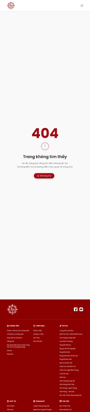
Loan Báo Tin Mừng (66, 341)
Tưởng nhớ (10, 341)
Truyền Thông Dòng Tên (41, 406)
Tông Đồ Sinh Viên (65, 359)
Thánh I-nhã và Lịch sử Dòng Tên (18, 331)
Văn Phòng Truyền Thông (68, 388)
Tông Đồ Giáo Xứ (65, 345)
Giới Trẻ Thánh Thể (65, 363)
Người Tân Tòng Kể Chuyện (42, 410)
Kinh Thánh (10, 406)
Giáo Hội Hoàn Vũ (65, 410)
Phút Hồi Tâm (37, 341)
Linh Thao (36, 338)
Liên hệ (9, 351)
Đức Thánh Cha (64, 406)
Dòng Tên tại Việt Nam (14, 338)
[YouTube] (81, 309)
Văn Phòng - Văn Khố (66, 392)
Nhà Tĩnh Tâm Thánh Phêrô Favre (70, 334)
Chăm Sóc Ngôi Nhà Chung (69, 370)
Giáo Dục (62, 377)
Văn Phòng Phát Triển (66, 384)
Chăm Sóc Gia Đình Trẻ (67, 366)
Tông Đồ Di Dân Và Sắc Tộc (68, 356)
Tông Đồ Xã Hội (64, 352)
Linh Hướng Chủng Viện (67, 338)
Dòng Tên (10, 354)
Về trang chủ (45, 176)
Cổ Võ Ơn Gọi (63, 374)
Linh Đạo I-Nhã (38, 334)
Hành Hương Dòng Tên (67, 381)
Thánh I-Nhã (37, 331)
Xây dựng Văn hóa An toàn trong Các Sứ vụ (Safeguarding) (18, 346)
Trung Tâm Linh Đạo (66, 331)
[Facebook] (76, 309)
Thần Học (10, 410)
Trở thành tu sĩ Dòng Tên (15, 334)
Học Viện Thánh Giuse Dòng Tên (70, 395)
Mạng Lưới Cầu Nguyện (67, 349)
